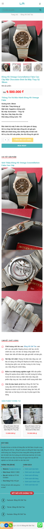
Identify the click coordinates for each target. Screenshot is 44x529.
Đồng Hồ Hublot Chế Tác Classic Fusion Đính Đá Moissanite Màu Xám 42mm (33, 428)
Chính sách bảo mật (31, 485)
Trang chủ (14, 15)
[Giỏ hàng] (40, 4)
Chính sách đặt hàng (31, 478)
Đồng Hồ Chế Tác (26, 15)
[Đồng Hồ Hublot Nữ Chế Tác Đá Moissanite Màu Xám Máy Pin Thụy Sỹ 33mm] (11, 414)
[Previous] (5, 41)
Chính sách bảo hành (31, 469)
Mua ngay (22, 146)
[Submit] (40, 10)
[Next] (39, 41)
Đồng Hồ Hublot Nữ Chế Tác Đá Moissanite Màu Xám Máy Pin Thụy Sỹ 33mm (11, 428)
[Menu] (3, 3)
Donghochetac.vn (15, 469)
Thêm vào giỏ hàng (22, 140)
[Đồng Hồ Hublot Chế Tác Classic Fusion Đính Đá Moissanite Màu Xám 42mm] (32, 414)
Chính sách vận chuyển (32, 472)
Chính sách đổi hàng (31, 475)
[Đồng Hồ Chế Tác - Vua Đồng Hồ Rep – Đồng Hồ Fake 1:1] (22, 3)
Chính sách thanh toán (32, 481)
